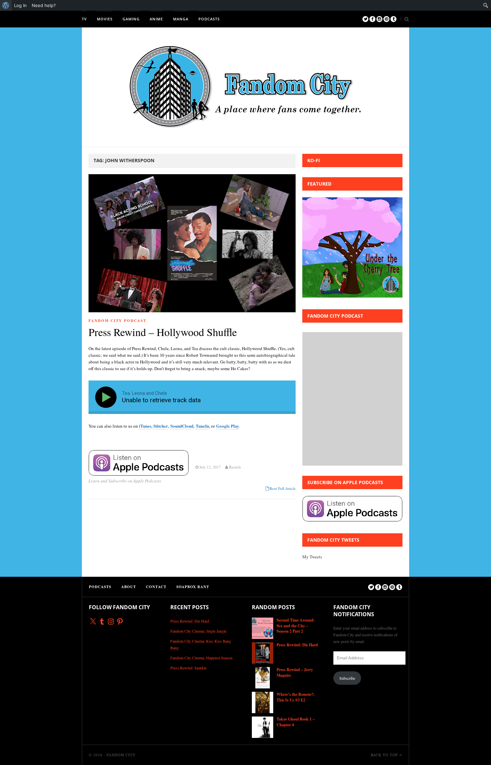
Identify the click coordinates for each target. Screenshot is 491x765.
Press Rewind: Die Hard (189, 621)
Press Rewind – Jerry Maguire (295, 672)
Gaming (131, 18)
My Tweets (312, 557)
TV (84, 18)
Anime (156, 18)
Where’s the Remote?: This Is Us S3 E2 (296, 697)
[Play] (107, 397)
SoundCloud (181, 426)
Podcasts (209, 18)
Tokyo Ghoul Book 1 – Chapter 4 (296, 722)
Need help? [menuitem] (44, 5)
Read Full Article (283, 488)
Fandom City (121, 754)
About (128, 586)
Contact (156, 586)
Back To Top (385, 754)
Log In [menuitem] (20, 5)
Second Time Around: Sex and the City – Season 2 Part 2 (296, 625)
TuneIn (202, 426)
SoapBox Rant (192, 586)
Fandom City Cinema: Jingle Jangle (198, 631)
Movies (105, 18)
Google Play (227, 426)
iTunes (145, 426)
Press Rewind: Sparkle (188, 667)
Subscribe (347, 678)
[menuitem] (6, 5)
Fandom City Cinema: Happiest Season (201, 657)
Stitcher (160, 426)
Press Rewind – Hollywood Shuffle (163, 332)
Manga (180, 18)
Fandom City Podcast (117, 320)
